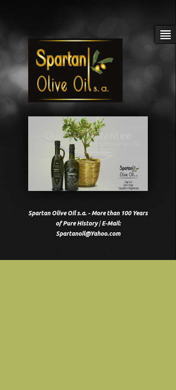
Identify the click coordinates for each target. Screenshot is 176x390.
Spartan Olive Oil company (88, 135)
